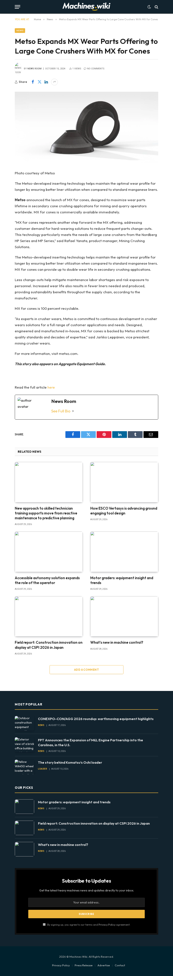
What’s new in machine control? (116, 642)
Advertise (103, 965)
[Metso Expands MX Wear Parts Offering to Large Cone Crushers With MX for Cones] (86, 127)
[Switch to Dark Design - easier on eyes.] (149, 7)
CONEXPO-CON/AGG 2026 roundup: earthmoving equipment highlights (96, 719)
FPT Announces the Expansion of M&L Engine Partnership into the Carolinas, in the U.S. (90, 742)
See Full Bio (60, 411)
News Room (34, 68)
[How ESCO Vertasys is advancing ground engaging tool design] (124, 482)
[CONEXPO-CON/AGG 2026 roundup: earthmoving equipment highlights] (24, 723)
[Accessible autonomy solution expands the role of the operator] (49, 552)
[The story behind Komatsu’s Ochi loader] (24, 767)
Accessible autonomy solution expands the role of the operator (47, 580)
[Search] (156, 7)
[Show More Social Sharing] (54, 82)
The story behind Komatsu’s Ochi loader (70, 762)
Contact (120, 965)
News (19, 30)
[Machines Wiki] (86, 7)
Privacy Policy (107, 924)
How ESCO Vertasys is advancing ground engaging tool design (123, 510)
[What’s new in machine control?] (124, 616)
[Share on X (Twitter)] (39, 82)
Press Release (84, 965)
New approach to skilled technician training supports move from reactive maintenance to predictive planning (46, 513)
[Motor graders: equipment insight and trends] (124, 552)
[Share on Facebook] (33, 82)
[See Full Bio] (73, 411)
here (51, 387)
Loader (42, 769)
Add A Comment (86, 669)
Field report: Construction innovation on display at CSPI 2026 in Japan (48, 644)
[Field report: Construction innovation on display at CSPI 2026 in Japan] (49, 616)
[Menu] (17, 7)
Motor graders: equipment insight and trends (121, 580)
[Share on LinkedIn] (46, 82)
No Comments (95, 68)
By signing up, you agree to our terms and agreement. (88, 924)
